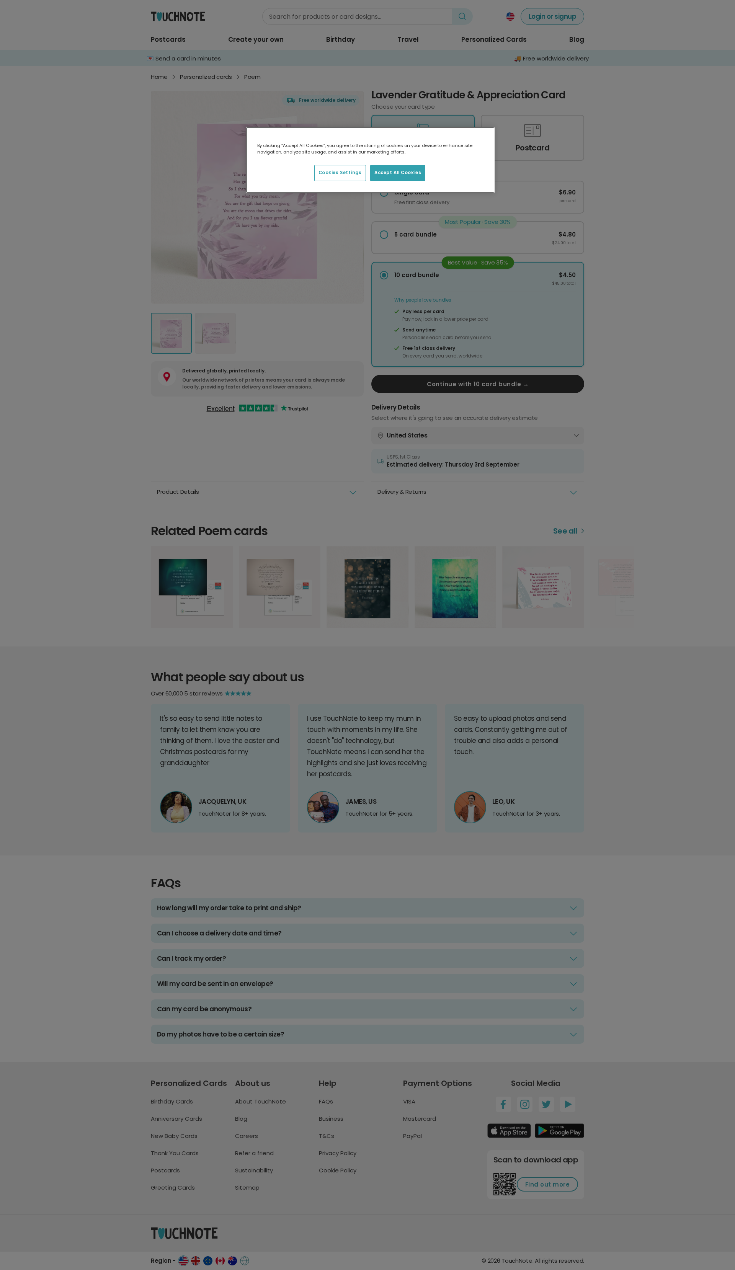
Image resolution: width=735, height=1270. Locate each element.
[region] (370, 160)
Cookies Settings (340, 173)
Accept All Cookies (397, 173)
